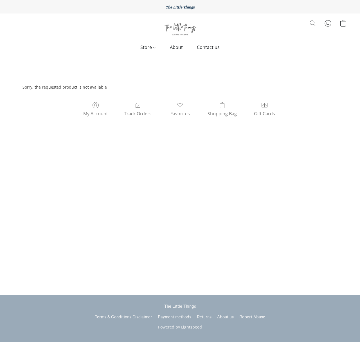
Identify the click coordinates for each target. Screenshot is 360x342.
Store (146, 47)
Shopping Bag (222, 114)
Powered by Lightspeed (180, 327)
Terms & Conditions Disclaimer (123, 317)
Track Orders (138, 114)
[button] (180, 29)
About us (225, 317)
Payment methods (174, 317)
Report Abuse (252, 317)
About (176, 47)
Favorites (180, 114)
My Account (95, 114)
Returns (204, 317)
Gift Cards (264, 114)
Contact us (208, 47)
